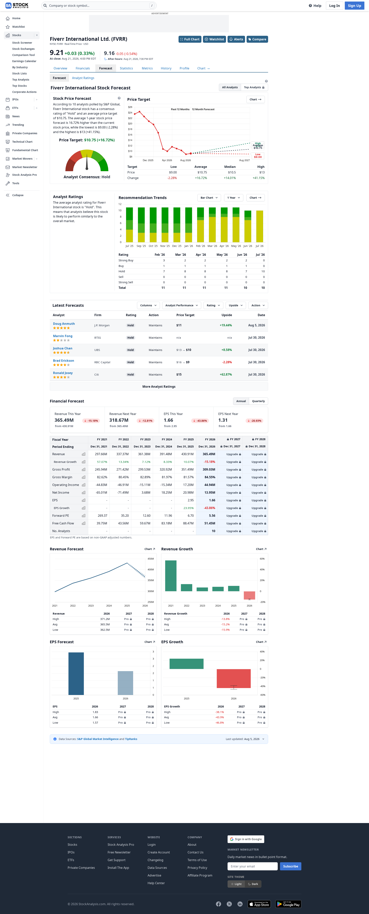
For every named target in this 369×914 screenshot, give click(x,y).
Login (152, 844)
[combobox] (99, 6)
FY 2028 (260, 439)
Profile (184, 68)
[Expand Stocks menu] (37, 35)
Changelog (155, 860)
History (166, 68)
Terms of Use (197, 860)
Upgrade (232, 454)
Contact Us (196, 852)
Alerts (238, 39)
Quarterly (258, 401)
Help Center (156, 883)
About (192, 844)
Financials (83, 68)
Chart (201, 68)
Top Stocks (19, 85)
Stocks (72, 844)
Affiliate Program (200, 875)
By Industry (20, 67)
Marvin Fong (62, 336)
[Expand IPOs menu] (37, 100)
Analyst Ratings (83, 78)
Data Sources (157, 868)
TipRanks (131, 739)
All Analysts (230, 87)
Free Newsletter (119, 852)
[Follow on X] (229, 904)
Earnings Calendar (24, 61)
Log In (334, 5)
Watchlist (216, 39)
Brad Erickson (63, 360)
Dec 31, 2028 (257, 446)
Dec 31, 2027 (232, 446)
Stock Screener (22, 42)
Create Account (159, 852)
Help (317, 5)
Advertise (154, 875)
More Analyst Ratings (158, 386)
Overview (60, 68)
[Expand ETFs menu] (37, 108)
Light (238, 884)
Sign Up (354, 5)
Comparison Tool (23, 55)
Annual (241, 401)
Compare (259, 39)
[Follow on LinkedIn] (240, 904)
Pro (126, 619)
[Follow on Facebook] (218, 904)
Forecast (105, 68)
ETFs (71, 860)
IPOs (71, 852)
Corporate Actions (24, 92)
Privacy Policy (197, 868)
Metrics (147, 68)
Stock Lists (19, 73)
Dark (255, 884)
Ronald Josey (63, 373)
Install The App (118, 868)
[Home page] (17, 5)
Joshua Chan (62, 348)
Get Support (116, 860)
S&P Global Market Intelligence (98, 739)
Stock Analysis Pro (121, 844)
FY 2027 (235, 439)
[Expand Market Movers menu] (37, 159)
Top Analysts (20, 79)
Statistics (126, 68)
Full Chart (191, 39)
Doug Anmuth (64, 324)
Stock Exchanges (23, 49)
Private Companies (81, 868)
